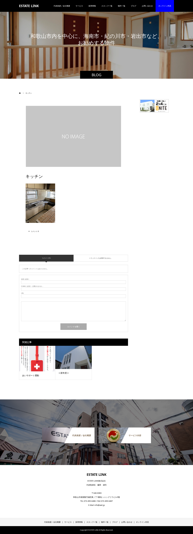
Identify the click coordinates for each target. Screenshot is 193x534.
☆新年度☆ (63, 372)
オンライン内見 (164, 6)
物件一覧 (121, 6)
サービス (79, 6)
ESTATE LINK (29, 6)
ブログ (133, 6)
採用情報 (92, 6)
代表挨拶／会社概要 (62, 6)
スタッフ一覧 (106, 6)
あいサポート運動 (30, 375)
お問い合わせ (147, 6)
